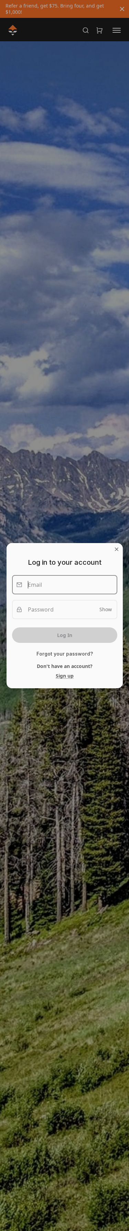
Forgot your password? (64, 654)
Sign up (65, 675)
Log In (64, 635)
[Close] (116, 549)
